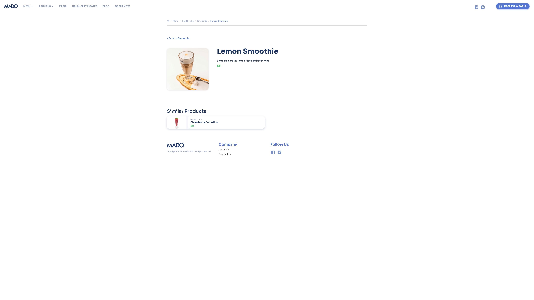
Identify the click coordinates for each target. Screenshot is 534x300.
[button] (28, 6)
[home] (11, 6)
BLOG (106, 6)
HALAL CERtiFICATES (84, 6)
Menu (175, 21)
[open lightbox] (188, 67)
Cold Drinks (188, 21)
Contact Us (225, 154)
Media (63, 6)
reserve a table (515, 6)
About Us (224, 149)
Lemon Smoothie (219, 21)
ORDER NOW (122, 6)
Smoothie (202, 21)
